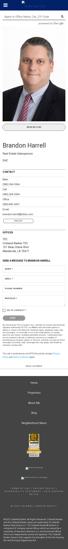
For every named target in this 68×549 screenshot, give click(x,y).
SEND (13, 318)
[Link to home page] (34, 5)
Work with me (34, 127)
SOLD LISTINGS (34, 366)
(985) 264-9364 (11, 184)
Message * (11, 298)
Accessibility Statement (22, 491)
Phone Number (13, 288)
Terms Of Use (20, 488)
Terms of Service (21, 357)
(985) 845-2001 (11, 204)
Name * (9, 269)
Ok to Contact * (17, 310)
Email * (9, 279)
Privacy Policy (44, 488)
